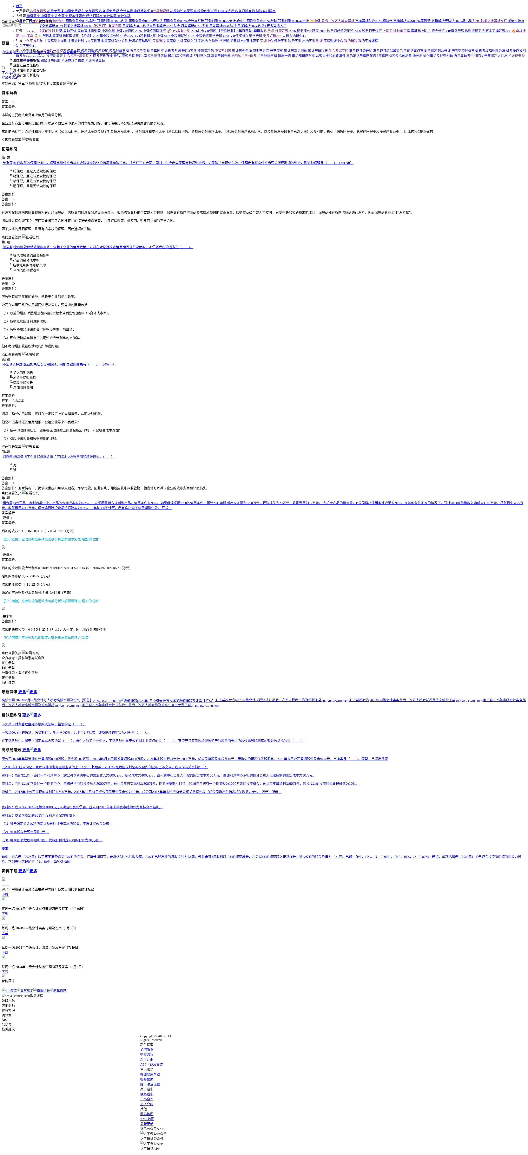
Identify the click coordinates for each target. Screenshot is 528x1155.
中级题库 (48, 16)
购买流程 (146, 1054)
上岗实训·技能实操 (397, 31)
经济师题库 (94, 16)
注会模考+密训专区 (78, 55)
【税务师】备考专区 (107, 26)
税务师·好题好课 (276, 31)
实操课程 (159, 41)
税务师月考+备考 (244, 55)
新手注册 (146, 1059)
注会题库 (62, 16)
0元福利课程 (160, 11)
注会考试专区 (339, 50)
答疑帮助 (146, 1079)
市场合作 (146, 1099)
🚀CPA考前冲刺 (179, 31)
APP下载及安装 (151, 1064)
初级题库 (33, 16)
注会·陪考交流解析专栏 (490, 21)
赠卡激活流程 (150, 1084)
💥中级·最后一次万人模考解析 (332, 21)
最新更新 (146, 1124)
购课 (320, 41)
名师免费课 (38, 11)
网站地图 (146, 1114)
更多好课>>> (273, 36)
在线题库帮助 (150, 1074)
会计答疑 (124, 16)
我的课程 (351, 41)
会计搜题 (110, 16)
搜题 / (34, 21)
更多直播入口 (276, 26)
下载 (5, 894)
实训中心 (267, 41)
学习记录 (8, 72)
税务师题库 (77, 16)
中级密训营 (223, 50)
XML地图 (147, 1119)
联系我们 (146, 1094)
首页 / (24, 21)
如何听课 (146, 1049)
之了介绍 (146, 1104)
